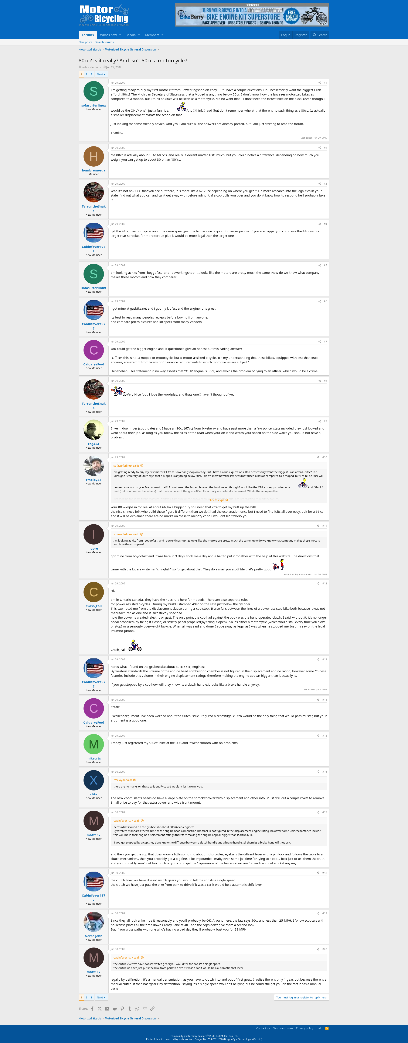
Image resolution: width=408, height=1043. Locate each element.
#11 (324, 526)
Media (131, 35)
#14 (324, 700)
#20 (324, 949)
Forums (88, 35)
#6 (325, 301)
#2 (325, 148)
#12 (324, 583)
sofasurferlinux (91, 67)
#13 (324, 659)
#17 (324, 812)
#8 (325, 381)
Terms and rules (283, 1028)
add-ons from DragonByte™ (194, 1039)
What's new (108, 35)
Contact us (263, 1028)
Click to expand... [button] (219, 500)
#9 (325, 421)
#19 (324, 913)
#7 (325, 341)
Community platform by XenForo (204, 1035)
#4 (325, 224)
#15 (324, 735)
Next (100, 74)
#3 (325, 183)
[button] (120, 35)
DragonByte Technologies (238, 1039)
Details (257, 1039)
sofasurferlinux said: (126, 465)
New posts (85, 42)
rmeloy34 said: (122, 780)
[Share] (319, 82)
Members (152, 35)
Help (319, 1028)
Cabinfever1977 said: (126, 821)
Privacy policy (304, 1028)
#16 (324, 771)
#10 (324, 457)
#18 (324, 873)
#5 (325, 265)
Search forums (104, 42)
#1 (325, 82)
